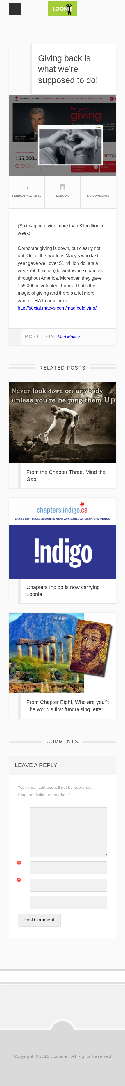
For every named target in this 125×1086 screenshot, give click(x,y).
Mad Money (69, 336)
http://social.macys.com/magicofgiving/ (57, 307)
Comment (23, 811)
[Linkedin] (62, 1043)
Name (22, 863)
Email (22, 881)
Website (24, 899)
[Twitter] (75, 1043)
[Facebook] (49, 1043)
